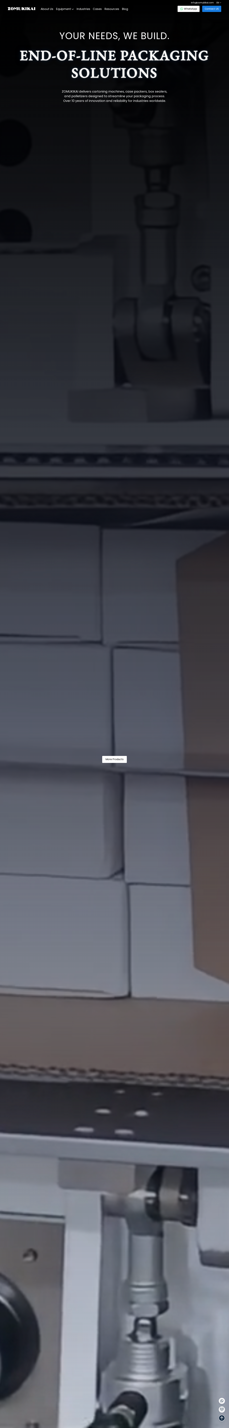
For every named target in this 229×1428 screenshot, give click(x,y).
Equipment (63, 9)
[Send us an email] (222, 1409)
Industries (83, 9)
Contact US (212, 9)
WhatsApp (190, 9)
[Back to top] (222, 1418)
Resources (112, 9)
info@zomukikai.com (202, 2)
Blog (125, 9)
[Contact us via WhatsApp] (222, 1401)
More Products (114, 759)
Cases (97, 9)
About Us (47, 9)
